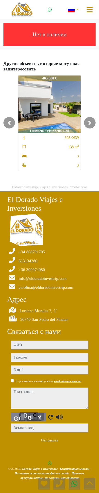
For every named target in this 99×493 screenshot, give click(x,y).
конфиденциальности (67, 381)
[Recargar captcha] (51, 417)
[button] (9, 122)
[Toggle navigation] (89, 9)
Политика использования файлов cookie (42, 473)
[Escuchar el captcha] (59, 417)
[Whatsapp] (50, 9)
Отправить (49, 440)
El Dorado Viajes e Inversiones (38, 468)
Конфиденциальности (75, 468)
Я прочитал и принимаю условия (48, 381)
